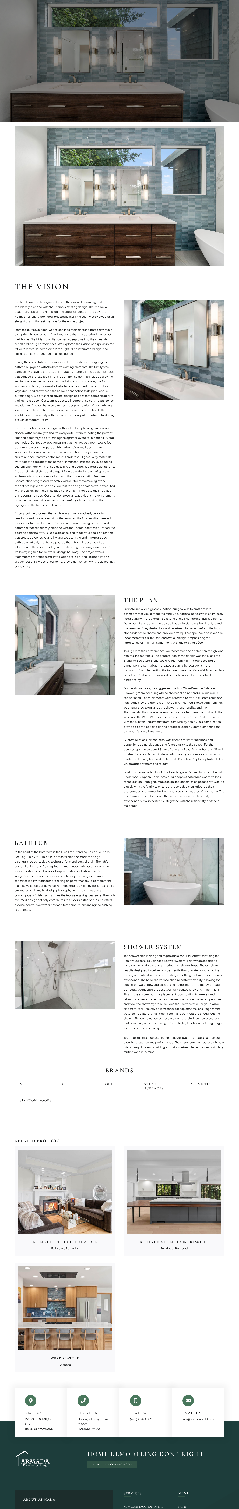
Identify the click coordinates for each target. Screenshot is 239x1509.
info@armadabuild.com (198, 1419)
